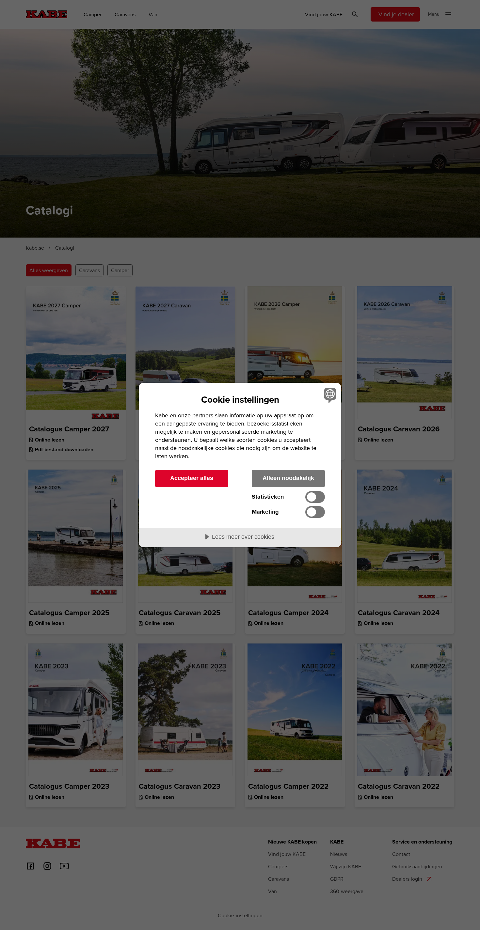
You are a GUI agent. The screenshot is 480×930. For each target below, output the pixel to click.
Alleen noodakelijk (288, 478)
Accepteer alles (191, 478)
